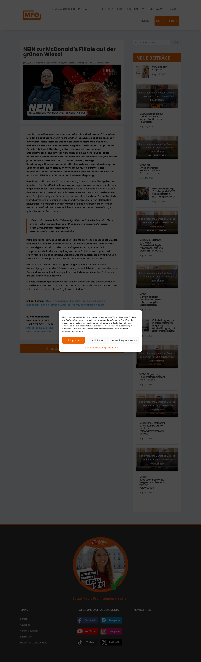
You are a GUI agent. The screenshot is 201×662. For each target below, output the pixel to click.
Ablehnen (97, 340)
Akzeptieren (73, 340)
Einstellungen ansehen (124, 340)
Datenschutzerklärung (95, 347)
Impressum (112, 347)
